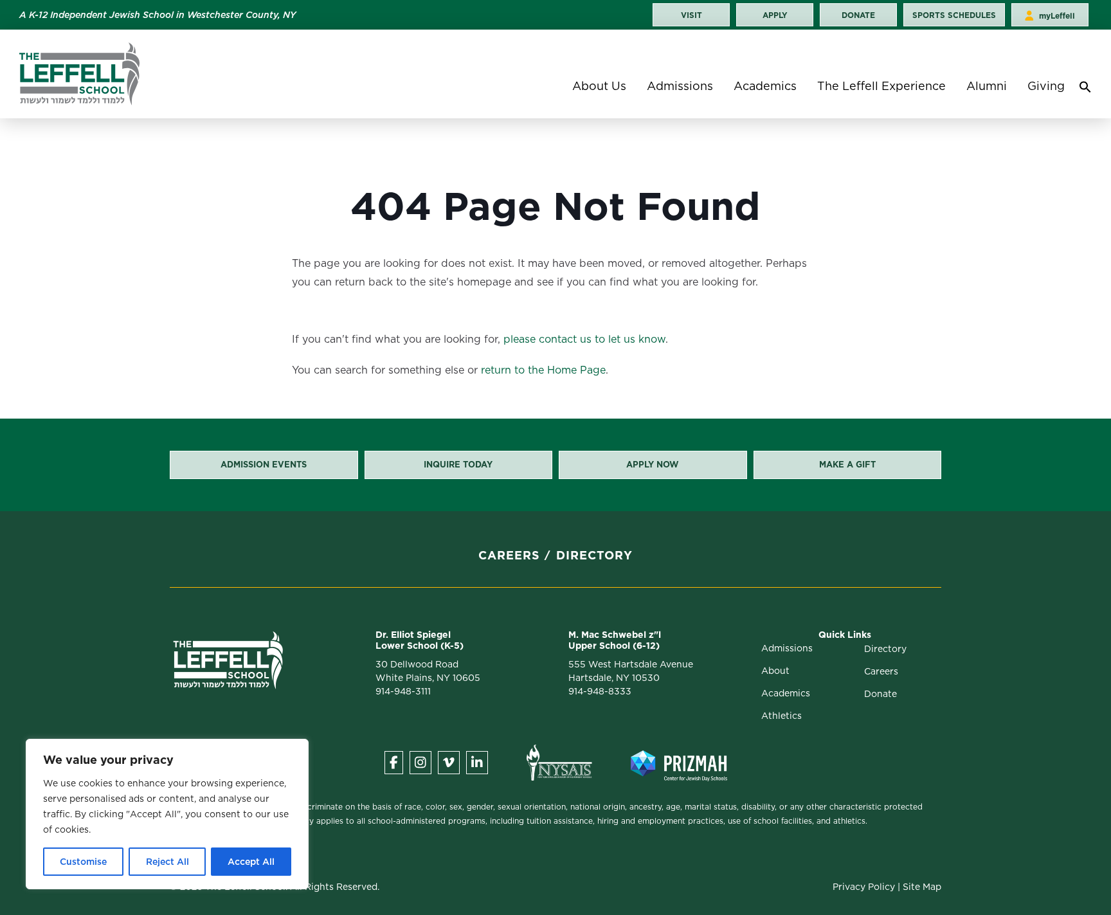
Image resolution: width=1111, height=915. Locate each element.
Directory (594, 555)
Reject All (167, 861)
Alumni (986, 86)
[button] (1085, 90)
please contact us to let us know (584, 339)
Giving (1046, 86)
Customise (83, 861)
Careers (509, 555)
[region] (167, 814)
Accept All (251, 861)
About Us (599, 86)
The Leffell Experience (881, 86)
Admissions (680, 86)
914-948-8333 (599, 691)
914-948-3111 (403, 691)
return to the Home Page (543, 370)
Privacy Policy (864, 887)
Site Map (922, 887)
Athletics (781, 716)
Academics (765, 86)
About (775, 671)
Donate (880, 694)
